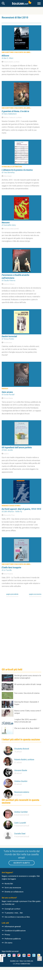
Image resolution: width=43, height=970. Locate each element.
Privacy (7, 935)
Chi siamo (8, 943)
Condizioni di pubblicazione (15, 931)
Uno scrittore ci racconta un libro (17, 917)
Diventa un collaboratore (14, 892)
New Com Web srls (26, 961)
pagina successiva (35, 594)
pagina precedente (12, 594)
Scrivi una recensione (13, 888)
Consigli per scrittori (12, 909)
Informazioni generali (13, 927)
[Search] (3, 3)
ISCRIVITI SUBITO (21, 863)
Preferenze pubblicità (13, 939)
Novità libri (9, 884)
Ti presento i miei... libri (14, 913)
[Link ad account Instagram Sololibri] (14, 955)
